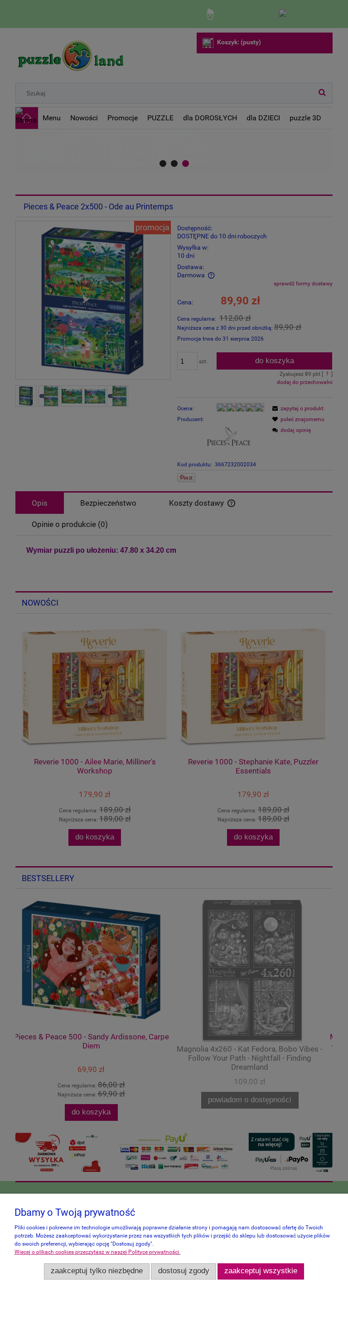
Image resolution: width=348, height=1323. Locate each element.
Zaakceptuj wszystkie (260, 1270)
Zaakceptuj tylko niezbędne (97, 1270)
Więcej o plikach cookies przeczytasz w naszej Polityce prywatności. (97, 1252)
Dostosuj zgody (183, 1270)
